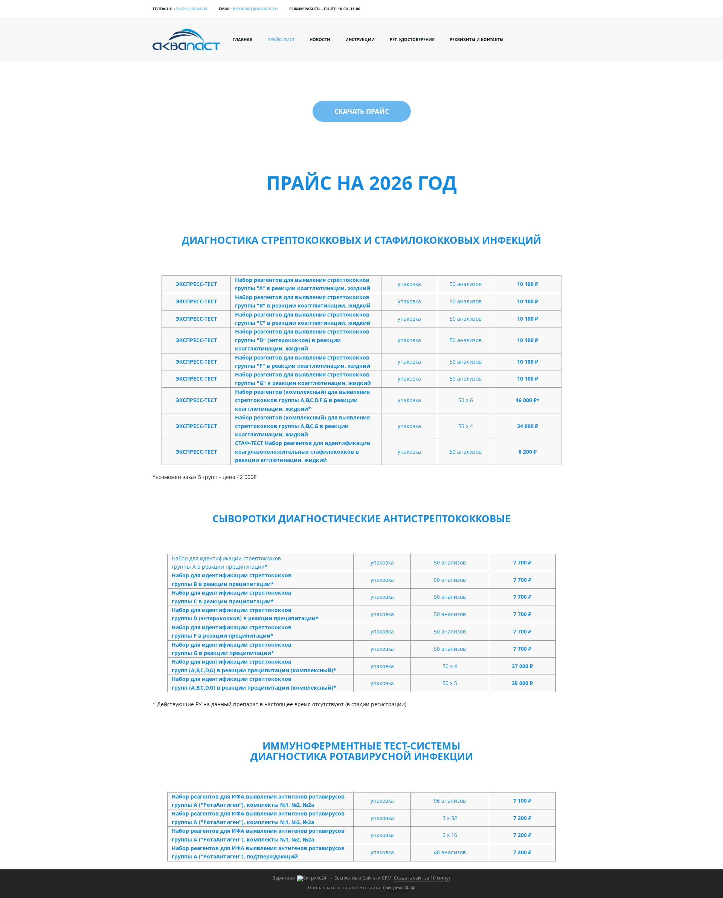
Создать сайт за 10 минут (422, 878)
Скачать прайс (361, 111)
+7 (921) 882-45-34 (190, 8)
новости (320, 39)
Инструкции (360, 39)
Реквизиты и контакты (476, 39)
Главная (242, 39)
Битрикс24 (397, 887)
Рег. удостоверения (412, 39)
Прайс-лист (280, 39)
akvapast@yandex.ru (255, 8)
